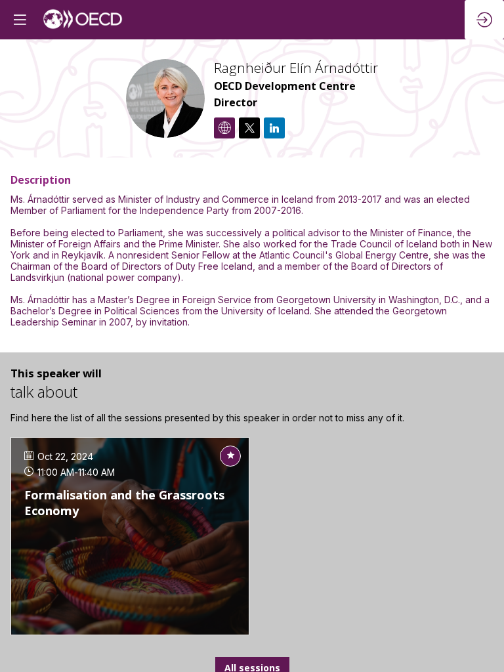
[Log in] (484, 19)
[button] (19, 19)
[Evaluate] (230, 456)
